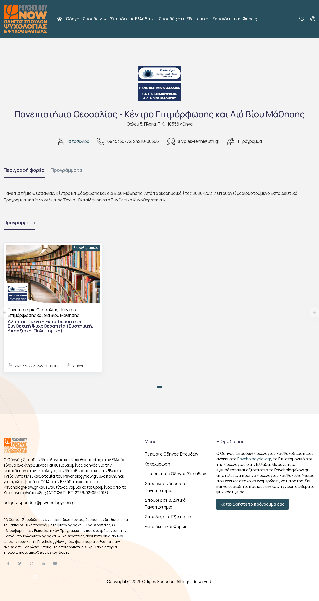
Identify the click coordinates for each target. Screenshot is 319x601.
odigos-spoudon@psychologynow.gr (40, 502)
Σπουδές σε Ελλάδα (130, 19)
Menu (151, 441)
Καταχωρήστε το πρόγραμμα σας (252, 504)
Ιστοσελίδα (78, 141)
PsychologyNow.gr (254, 459)
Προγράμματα (66, 170)
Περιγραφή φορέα (24, 170)
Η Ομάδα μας (230, 441)
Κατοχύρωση (157, 464)
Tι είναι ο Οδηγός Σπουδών (171, 454)
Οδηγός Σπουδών (84, 19)
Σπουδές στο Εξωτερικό (183, 19)
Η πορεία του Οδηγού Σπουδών (175, 474)
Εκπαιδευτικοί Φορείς (234, 19)
